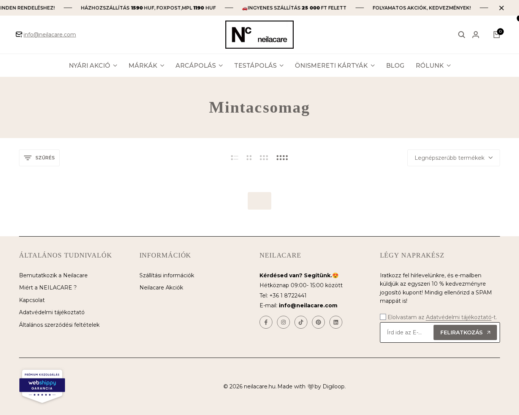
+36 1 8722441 (288, 295)
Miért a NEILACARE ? (48, 287)
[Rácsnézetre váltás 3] (264, 157)
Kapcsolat (32, 300)
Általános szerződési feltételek (59, 324)
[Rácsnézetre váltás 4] (282, 157)
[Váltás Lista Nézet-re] (234, 157)
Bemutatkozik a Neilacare (53, 275)
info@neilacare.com (50, 34)
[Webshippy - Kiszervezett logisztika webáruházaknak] (42, 386)
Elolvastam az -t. (442, 317)
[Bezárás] (500, 8)
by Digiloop (330, 386)
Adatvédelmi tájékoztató (52, 312)
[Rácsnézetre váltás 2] (249, 157)
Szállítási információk (166, 275)
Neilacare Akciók (161, 287)
